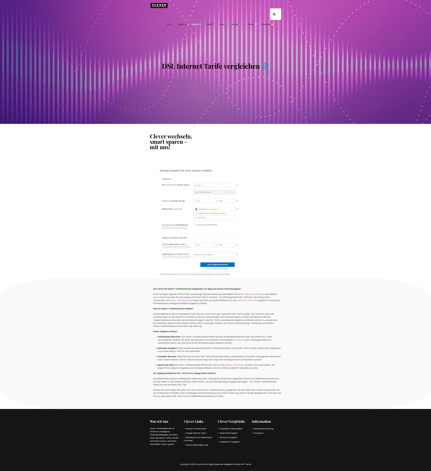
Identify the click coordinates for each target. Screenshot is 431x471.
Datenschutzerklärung (263, 428)
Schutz (235, 24)
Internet (196, 24)
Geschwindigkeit (242, 340)
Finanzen (266, 24)
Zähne (251, 24)
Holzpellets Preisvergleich (231, 428)
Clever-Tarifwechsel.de (181, 300)
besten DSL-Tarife (245, 300)
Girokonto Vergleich (228, 437)
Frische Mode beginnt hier (197, 445)
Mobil (209, 24)
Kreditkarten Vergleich (230, 442)
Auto (222, 24)
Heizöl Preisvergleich (229, 433)
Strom (181, 24)
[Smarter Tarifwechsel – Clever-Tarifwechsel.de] (159, 5)
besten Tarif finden (234, 365)
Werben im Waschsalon (196, 428)
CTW (168, 24)
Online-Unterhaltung (254, 294)
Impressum (259, 433)
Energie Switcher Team (196, 433)
